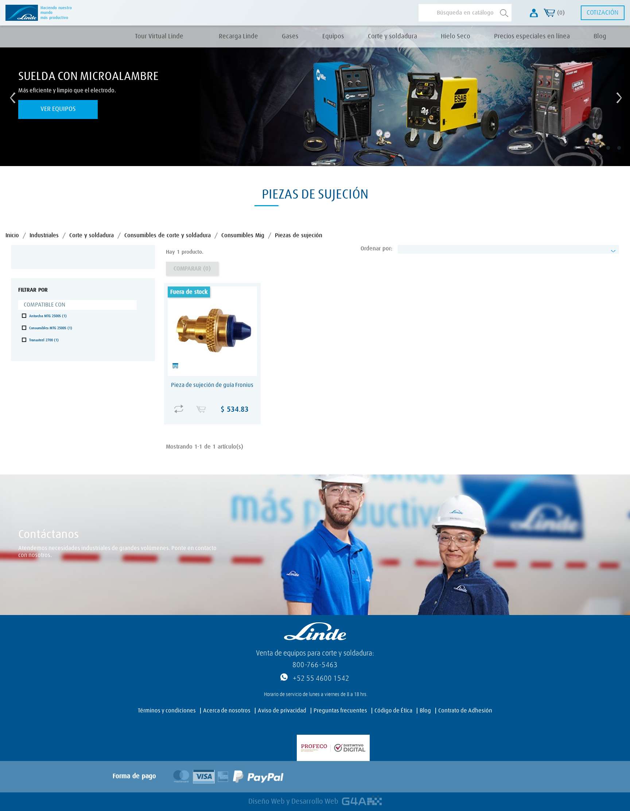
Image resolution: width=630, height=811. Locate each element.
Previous (11, 96)
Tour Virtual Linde (159, 36)
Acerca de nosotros (226, 711)
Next (617, 96)
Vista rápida (214, 404)
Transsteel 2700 (44, 340)
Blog (600, 36)
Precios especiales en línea (532, 36)
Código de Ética (393, 711)
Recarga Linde (238, 36)
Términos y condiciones (167, 711)
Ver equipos (58, 109)
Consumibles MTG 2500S (50, 328)
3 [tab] (602, 153)
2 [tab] (591, 153)
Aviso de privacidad (282, 711)
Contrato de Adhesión (465, 711)
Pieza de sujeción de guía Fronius (212, 385)
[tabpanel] (315, 96)
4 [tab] (613, 153)
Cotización (602, 12)
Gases (290, 36)
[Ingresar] (534, 13)
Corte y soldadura (392, 36)
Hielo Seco (455, 36)
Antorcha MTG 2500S (48, 316)
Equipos (333, 36)
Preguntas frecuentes (340, 711)
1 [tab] (580, 153)
